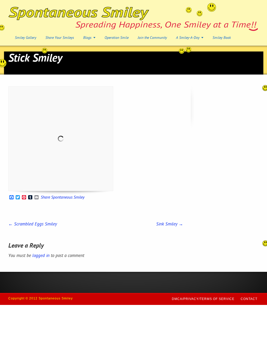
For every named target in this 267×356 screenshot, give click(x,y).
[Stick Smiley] (61, 139)
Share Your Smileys (59, 37)
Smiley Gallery (25, 37)
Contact (249, 299)
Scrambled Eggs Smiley (32, 224)
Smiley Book (222, 37)
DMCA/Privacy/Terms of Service (203, 299)
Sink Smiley (169, 224)
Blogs (87, 37)
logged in (41, 256)
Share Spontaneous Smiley (62, 198)
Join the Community (152, 37)
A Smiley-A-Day (187, 37)
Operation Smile (117, 37)
